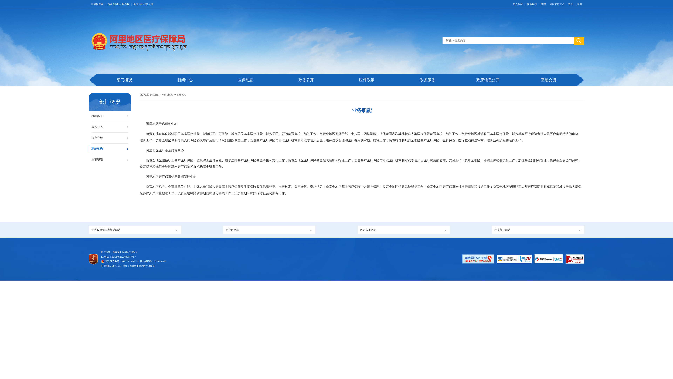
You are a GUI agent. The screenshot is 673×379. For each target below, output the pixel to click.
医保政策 (367, 80)
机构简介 (97, 116)
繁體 (543, 4)
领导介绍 (97, 137)
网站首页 (154, 94)
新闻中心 (185, 80)
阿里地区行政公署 (143, 4)
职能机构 (97, 148)
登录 (570, 4)
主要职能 (97, 159)
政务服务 (427, 80)
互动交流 (548, 80)
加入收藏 (518, 4)
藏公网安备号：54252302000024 (122, 261)
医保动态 (245, 80)
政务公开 (306, 80)
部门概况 (124, 80)
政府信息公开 (487, 80)
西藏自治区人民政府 (118, 4)
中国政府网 (97, 4)
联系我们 (532, 4)
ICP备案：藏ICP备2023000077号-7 (118, 256)
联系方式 (97, 126)
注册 (579, 4)
